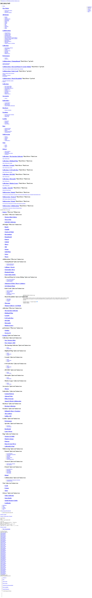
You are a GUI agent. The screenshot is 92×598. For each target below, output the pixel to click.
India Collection (11, 73)
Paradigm (31, 194)
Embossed (4, 190)
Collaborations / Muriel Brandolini (12, 78)
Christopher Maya (8, 34)
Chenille (6, 17)
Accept (24, 302)
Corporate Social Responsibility (8, 585)
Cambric (12, 80)
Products (4, 81)
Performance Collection (6, 75)
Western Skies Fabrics (8, 10)
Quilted (6, 22)
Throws (6, 98)
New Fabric (6, 8)
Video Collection (7, 151)
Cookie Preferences (6, 589)
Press (88, 11)
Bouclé (6, 227)
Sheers (6, 23)
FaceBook (2, 531)
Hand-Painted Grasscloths (12, 194)
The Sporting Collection (9, 47)
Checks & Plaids (7, 18)
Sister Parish (19, 203)
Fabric (4, 158)
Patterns (6, 130)
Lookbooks (7, 154)
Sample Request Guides (9, 153)
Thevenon (6, 42)
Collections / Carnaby (8, 165)
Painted (6, 136)
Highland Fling (7, 48)
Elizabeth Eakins (7, 35)
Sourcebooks (7, 152)
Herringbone (7, 19)
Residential (6, 122)
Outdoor (7, 330)
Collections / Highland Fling (10, 161)
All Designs (6, 14)
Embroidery (6, 100)
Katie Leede (7, 40)
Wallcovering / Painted (9, 192)
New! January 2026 (8, 87)
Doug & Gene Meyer (8, 131)
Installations (90, 6)
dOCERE (6, 51)
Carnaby (6, 49)
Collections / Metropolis (9, 179)
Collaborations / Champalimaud (11, 61)
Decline (28, 302)
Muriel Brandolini (8, 41)
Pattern (6, 21)
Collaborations (7, 30)
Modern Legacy (7, 53)
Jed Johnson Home (8, 39)
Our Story (89, 8)
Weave (6, 28)
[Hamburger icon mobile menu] (3, 0)
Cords (6, 485)
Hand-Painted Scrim (37, 194)
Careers (89, 9)
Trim (4, 142)
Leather (5, 118)
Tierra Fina (6, 11)
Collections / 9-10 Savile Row (10, 170)
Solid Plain (6, 26)
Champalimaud (7, 32)
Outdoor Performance (6, 63)
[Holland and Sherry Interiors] (13, 0)
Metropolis (6, 52)
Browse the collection (4, 532)
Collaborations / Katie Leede (10, 71)
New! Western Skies (8, 86)
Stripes (6, 25)
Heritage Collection (8, 110)
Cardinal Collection (14, 68)
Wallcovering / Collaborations (11, 205)
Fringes (6, 145)
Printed (6, 138)
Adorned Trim (7, 103)
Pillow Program (7, 104)
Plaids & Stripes (7, 129)
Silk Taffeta (4, 80)
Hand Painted (8, 190)
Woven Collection (6, 73)
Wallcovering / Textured (9, 197)
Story (3, 506)
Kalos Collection (20, 68)
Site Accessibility (5, 587)
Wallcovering (6, 134)
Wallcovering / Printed (9, 201)
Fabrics (4, 6)
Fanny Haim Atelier (8, 36)
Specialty (6, 121)
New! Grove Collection (6, 68)
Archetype (19, 194)
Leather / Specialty (8, 188)
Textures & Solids (8, 128)
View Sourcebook (6, 529)
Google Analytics (33, 301)
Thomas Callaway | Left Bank (10, 43)
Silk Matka (8, 80)
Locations (89, 10)
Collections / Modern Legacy (10, 183)
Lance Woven (7, 123)
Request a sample (3, 514)
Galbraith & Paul (7, 132)
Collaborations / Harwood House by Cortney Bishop (17, 66)
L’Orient (4, 74)
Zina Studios (23, 203)
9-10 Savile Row (7, 50)
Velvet (6, 27)
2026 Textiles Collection (11, 463)
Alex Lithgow (7, 115)
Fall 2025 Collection (8, 12)
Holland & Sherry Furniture (9, 114)
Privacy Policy (5, 583)
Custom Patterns (7, 102)
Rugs (4, 126)
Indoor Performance (6, 64)
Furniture (5, 112)
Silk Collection (9, 464)
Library (5, 149)
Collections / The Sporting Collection (13, 156)
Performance (6, 55)
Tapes (6, 146)
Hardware (5, 108)
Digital (6, 139)
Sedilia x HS (7, 116)
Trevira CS (8, 333)
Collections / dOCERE (9, 174)
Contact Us (4, 577)
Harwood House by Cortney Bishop (11, 37)
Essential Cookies (26, 301)
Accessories (6, 96)
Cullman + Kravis (8, 33)
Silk (5, 24)
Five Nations (14, 203)
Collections (6, 45)
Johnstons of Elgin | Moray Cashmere (11, 38)
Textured (6, 137)
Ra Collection (5, 76)
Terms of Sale (5, 581)
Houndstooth (7, 20)
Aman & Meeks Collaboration (10, 105)
